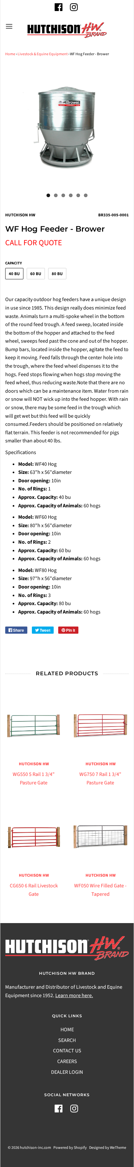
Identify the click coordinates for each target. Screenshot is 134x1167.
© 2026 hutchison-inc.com (29, 1147)
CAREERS (67, 1061)
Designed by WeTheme (107, 1147)
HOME (67, 1029)
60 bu (35, 274)
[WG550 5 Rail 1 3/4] (33, 725)
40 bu (14, 274)
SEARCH (67, 1040)
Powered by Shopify (70, 1147)
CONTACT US (67, 1050)
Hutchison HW (34, 764)
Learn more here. (74, 995)
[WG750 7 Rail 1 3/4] (100, 725)
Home (10, 54)
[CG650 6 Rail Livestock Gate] (33, 837)
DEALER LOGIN (67, 1072)
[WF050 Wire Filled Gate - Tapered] (100, 837)
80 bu (57, 274)
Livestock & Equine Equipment (43, 54)
